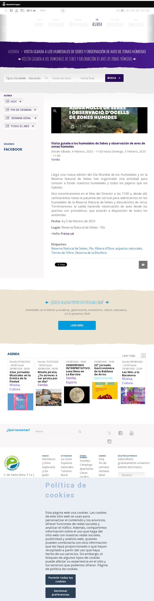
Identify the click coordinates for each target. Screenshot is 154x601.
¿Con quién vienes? (47, 475)
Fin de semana (21, 110)
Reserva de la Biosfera (91, 253)
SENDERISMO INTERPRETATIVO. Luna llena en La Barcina (77, 369)
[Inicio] (18, 23)
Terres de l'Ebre (62, 253)
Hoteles (85, 460)
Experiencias (114, 22)
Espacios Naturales (67, 465)
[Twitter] (6, 10)
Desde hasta (20, 365)
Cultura (15, 389)
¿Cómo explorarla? (48, 465)
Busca (111, 78)
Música (15, 385)
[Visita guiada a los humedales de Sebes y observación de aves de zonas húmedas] (99, 120)
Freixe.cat (67, 234)
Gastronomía (103, 378)
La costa (66, 459)
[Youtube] (16, 10)
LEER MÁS (77, 325)
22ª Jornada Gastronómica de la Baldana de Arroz (104, 369)
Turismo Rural (66, 473)
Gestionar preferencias (60, 592)
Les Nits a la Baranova (130, 373)
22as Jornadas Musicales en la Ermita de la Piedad (20, 376)
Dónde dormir (78, 22)
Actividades (56, 22)
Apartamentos (86, 469)
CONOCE (38, 22)
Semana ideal (21, 118)
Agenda (97, 22)
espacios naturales (129, 248)
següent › (143, 355)
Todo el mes (20, 126)
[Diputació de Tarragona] (77, 4)
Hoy (14, 101)
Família (43, 385)
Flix (91, 248)
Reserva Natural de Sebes (69, 248)
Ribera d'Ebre (104, 248)
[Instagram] (22, 10)
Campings (86, 464)
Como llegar (135, 22)
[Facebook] (11, 10)
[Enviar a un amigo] (143, 265)
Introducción (48, 459)
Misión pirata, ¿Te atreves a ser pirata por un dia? (48, 376)
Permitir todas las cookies (60, 579)
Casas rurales (84, 474)
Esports (71, 382)
